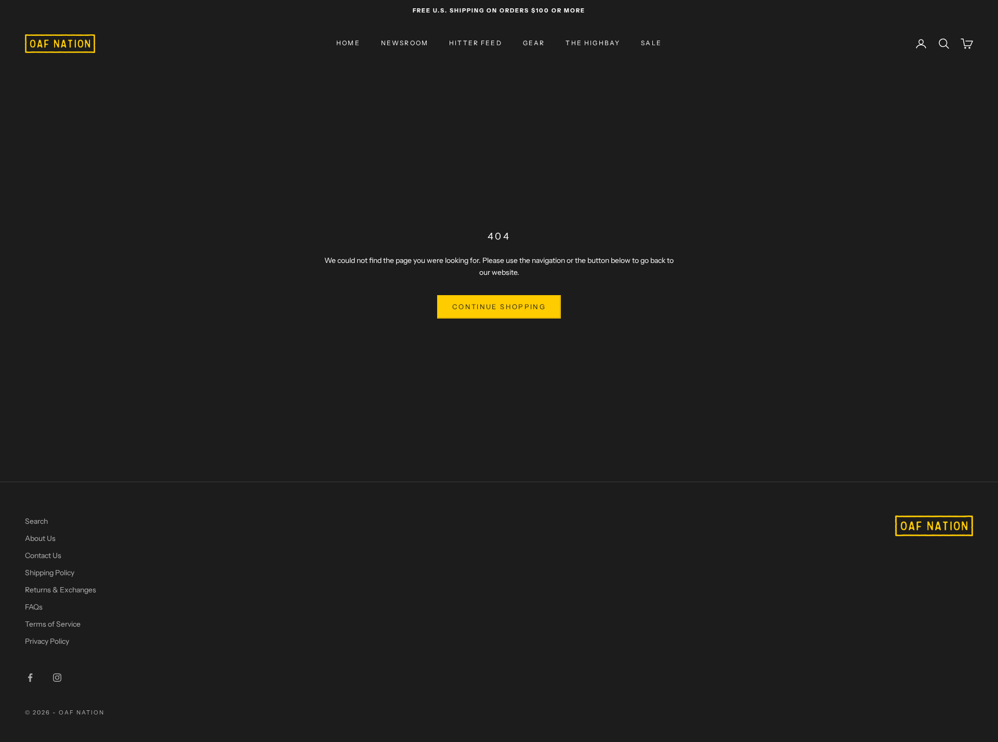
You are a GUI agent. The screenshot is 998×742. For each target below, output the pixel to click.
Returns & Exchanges (60, 589)
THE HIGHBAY (593, 43)
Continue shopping (499, 306)
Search (36, 521)
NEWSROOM (404, 43)
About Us (40, 538)
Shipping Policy (49, 572)
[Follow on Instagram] (57, 677)
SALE (651, 43)
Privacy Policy (47, 641)
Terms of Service (53, 624)
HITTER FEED (475, 43)
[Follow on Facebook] (30, 677)
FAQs (34, 607)
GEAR (534, 43)
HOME (348, 43)
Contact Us (43, 555)
